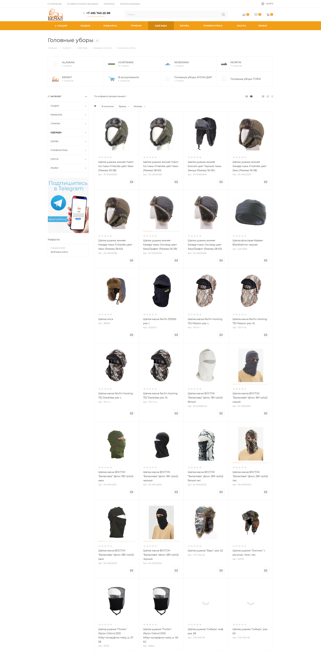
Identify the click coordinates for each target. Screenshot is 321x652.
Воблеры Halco (59, 252)
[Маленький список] (246, 96)
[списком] (267, 96)
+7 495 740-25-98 (98, 13)
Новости (54, 239)
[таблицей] (272, 96)
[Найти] (223, 14)
